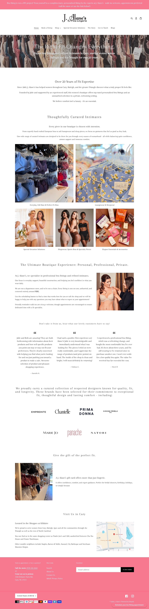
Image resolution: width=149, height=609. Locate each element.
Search (49, 568)
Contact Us (50, 575)
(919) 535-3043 (32, 568)
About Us (50, 571)
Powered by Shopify (127, 601)
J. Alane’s (118, 601)
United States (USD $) (25, 596)
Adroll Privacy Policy (54, 578)
